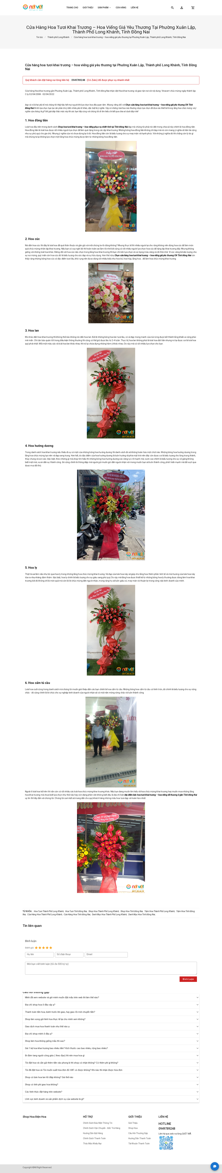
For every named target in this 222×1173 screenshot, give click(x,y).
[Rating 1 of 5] (36, 948)
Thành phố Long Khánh (58, 37)
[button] (181, 7)
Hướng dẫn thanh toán (139, 1138)
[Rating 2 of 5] (40, 948)
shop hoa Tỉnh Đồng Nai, (132, 911)
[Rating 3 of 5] (43, 948)
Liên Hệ (134, 7)
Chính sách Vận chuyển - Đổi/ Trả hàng (101, 1128)
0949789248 (78, 80)
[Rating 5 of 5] (51, 948)
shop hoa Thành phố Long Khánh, (103, 911)
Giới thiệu (88, 7)
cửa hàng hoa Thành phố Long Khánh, (45, 914)
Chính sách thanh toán (94, 1138)
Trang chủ (72, 7)
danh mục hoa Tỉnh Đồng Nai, (141, 914)
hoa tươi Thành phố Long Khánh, (49, 911)
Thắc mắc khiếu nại (92, 1143)
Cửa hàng (121, 7)
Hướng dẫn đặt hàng (93, 1133)
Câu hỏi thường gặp (138, 1133)
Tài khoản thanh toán (139, 1143)
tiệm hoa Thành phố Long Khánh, (159, 911)
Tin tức (39, 37)
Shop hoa (133, 1128)
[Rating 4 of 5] (47, 948)
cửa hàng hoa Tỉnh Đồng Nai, (77, 914)
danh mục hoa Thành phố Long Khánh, (109, 914)
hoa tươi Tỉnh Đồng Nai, (76, 911)
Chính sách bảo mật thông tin (97, 1123)
